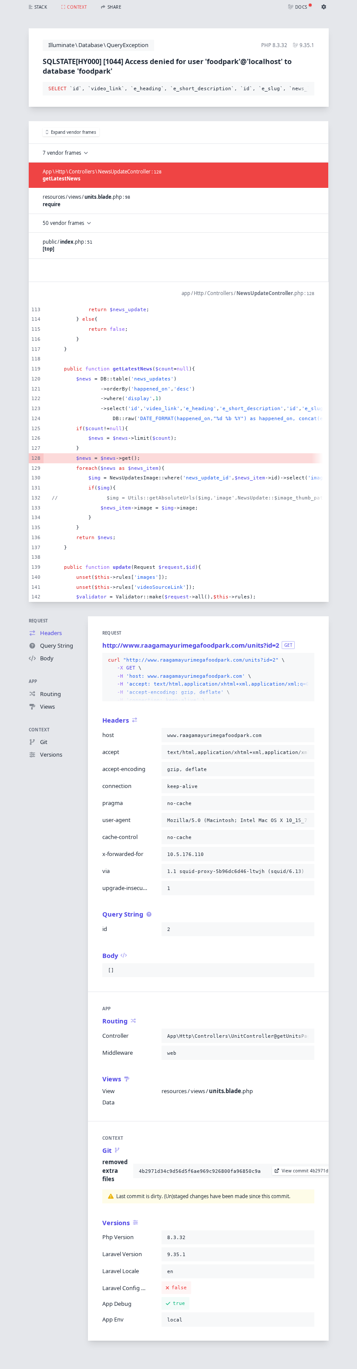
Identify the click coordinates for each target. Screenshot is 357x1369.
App (33, 681)
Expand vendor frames (73, 132)
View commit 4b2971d (305, 1171)
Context (39, 730)
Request (38, 621)
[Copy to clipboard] (306, 89)
